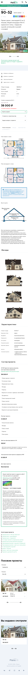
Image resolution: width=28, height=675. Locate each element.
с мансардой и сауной (9, 546)
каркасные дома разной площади (12, 541)
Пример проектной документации (10, 371)
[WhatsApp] (16, 16)
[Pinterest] (22, 16)
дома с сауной (7, 548)
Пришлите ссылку (7, 477)
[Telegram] (18, 16)
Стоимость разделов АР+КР (8, 100)
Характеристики (21, 127)
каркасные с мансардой (10, 536)
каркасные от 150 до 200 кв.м (11, 534)
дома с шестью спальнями (10, 550)
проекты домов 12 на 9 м (10, 552)
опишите (13, 193)
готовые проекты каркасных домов (13, 539)
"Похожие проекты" (15, 192)
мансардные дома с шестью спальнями (14, 545)
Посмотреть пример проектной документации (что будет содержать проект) (11, 62)
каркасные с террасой (9, 538)
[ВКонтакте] (14, 16)
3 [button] (14, 56)
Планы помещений (6, 127)
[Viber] (20, 16)
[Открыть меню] (2, 2)
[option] (14, 43)
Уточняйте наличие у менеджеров (8, 108)
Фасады (14, 127)
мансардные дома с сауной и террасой (14, 543)
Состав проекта (5, 129)
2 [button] (13, 56)
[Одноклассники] (24, 16)
